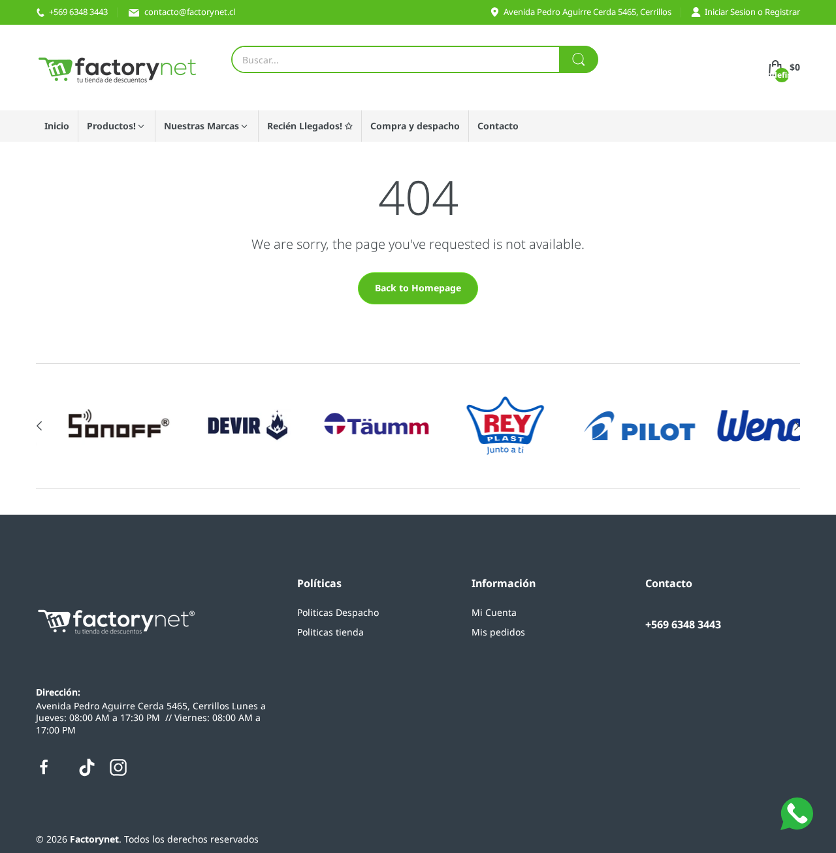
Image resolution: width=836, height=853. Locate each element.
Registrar (782, 12)
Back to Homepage (418, 288)
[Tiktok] (87, 767)
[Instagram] (118, 767)
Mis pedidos (498, 632)
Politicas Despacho (338, 612)
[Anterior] (796, 426)
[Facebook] (44, 767)
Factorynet (94, 839)
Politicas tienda (330, 632)
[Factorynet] (117, 67)
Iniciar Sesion (731, 12)
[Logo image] (91, 425)
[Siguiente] (39, 426)
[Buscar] (578, 59)
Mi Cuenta (494, 612)
